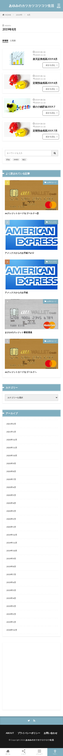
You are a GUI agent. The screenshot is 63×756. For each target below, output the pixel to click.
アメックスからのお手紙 (16, 292)
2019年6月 (11, 582)
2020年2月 (11, 519)
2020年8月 (11, 471)
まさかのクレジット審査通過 (18, 332)
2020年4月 (11, 503)
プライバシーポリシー (29, 733)
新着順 (5, 40)
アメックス (52, 222)
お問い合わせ (50, 733)
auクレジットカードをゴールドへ (21, 372)
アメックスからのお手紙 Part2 (19, 253)
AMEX (16, 159)
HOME (8, 15)
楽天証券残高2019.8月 (45, 58)
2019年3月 (11, 606)
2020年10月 (11, 455)
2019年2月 (11, 614)
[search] (55, 153)
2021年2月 (11, 424)
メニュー (39, 754)
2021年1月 (11, 431)
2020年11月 (11, 447)
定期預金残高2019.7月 (45, 130)
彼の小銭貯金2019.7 (44, 106)
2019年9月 (11, 558)
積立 (24, 159)
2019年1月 (11, 622)
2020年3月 (11, 511)
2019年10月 (11, 550)
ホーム (7, 754)
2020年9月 (11, 463)
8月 (28, 15)
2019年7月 (11, 574)
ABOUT (10, 733)
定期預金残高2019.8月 (45, 82)
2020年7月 (11, 479)
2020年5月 (11, 495)
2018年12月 (11, 630)
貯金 (8, 159)
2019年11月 (11, 542)
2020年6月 (11, 487)
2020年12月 (11, 439)
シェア (23, 754)
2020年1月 (11, 527)
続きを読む (51, 65)
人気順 (13, 40)
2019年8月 (11, 566)
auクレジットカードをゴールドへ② (22, 213)
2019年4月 (11, 598)
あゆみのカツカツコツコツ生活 (31, 5)
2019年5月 (11, 590)
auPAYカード (52, 182)
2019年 (19, 15)
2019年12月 (11, 535)
